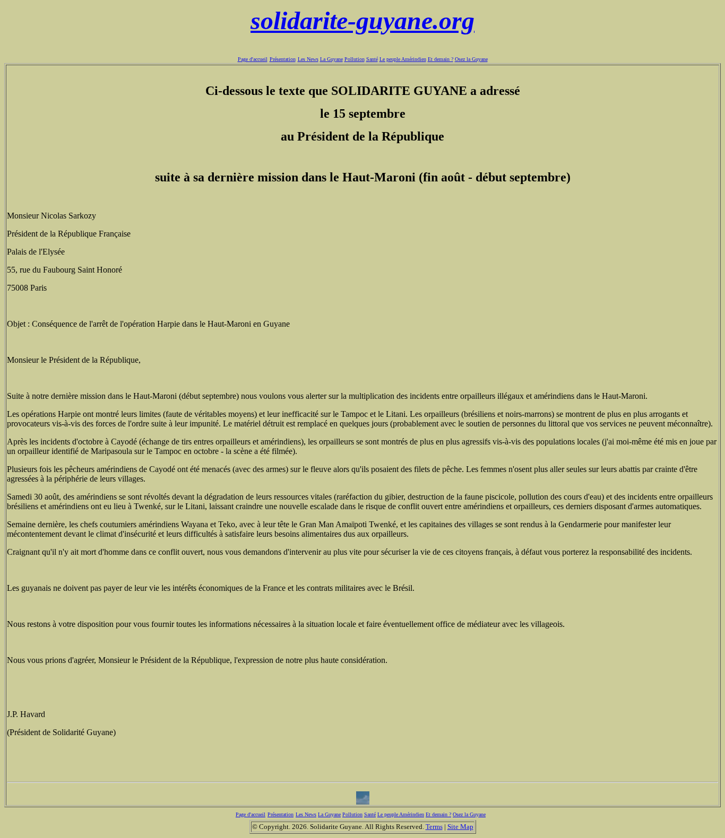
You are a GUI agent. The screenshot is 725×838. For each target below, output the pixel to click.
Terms (434, 827)
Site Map (460, 827)
